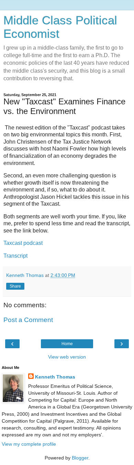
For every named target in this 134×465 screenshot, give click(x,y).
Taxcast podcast (23, 243)
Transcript (15, 256)
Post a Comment (28, 319)
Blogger (80, 458)
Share (15, 286)
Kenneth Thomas (55, 377)
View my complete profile (29, 444)
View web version (67, 357)
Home (67, 343)
